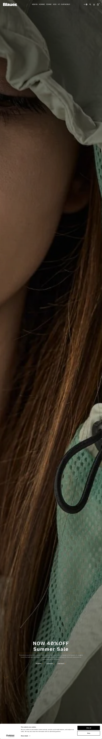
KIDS (54, 4)
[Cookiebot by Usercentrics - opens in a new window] (10, 736)
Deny (88, 733)
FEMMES (50, 663)
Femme (49, 4)
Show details (24, 736)
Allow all (88, 728)
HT (59, 4)
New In (34, 4)
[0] (98, 4)
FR (84, 4)
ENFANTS (61, 663)
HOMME (42, 4)
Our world (65, 4)
